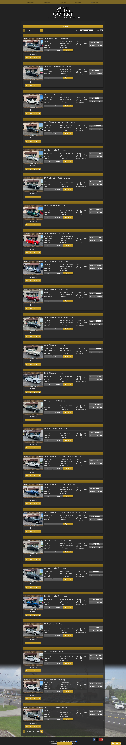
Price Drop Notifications (33, 57)
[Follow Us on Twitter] (97, 739)
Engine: (62, 43)
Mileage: (62, 47)
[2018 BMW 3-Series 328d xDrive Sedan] (33, 73)
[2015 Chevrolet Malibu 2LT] (33, 351)
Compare (34, 54)
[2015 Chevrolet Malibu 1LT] (33, 379)
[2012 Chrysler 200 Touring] (33, 630)
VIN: (61, 41)
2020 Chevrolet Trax (55, 568)
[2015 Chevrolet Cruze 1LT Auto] (33, 212)
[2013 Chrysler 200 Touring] (33, 686)
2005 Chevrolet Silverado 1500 (62, 429)
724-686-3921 (74, 18)
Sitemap (65, 741)
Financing (57, 50)
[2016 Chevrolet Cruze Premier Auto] (33, 240)
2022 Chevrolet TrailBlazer (58, 540)
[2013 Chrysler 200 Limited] (33, 658)
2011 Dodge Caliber (56, 707)
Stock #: (46, 41)
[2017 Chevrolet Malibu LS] (33, 407)
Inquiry (48, 50)
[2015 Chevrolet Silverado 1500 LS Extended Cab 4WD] (33, 463)
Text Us (69, 50)
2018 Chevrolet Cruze (56, 261)
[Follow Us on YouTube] (100, 739)
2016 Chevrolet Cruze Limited (59, 317)
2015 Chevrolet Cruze (56, 206)
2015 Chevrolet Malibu (55, 345)
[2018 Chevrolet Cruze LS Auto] (33, 268)
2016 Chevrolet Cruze (57, 234)
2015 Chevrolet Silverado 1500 (64, 457)
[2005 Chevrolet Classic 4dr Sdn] (33, 156)
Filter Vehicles (64, 26)
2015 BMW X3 (53, 94)
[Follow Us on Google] (102, 739)
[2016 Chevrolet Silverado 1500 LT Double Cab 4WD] (33, 491)
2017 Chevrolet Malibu (54, 401)
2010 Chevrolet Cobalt (57, 178)
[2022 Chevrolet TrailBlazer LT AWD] (33, 546)
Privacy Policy (36, 738)
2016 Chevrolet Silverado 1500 (63, 484)
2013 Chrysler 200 (54, 652)
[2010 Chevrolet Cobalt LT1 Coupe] (33, 184)
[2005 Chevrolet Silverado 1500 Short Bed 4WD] (33, 435)
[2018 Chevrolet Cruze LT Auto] (33, 296)
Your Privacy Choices (71, 741)
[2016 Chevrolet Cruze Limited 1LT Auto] (33, 323)
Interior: (46, 43)
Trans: (61, 45)
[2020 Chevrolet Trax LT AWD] (33, 602)
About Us (26, 738)
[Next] (41, 30)
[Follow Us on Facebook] (94, 739)
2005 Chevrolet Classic (56, 150)
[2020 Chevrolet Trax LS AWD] (33, 574)
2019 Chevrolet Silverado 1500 (66, 512)
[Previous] (24, 30)
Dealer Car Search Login (53, 741)
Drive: (45, 47)
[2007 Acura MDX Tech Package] (33, 45)
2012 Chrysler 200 (54, 624)
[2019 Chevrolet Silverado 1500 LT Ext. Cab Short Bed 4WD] (33, 519)
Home (24, 738)
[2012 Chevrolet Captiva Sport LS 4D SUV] (33, 128)
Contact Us (31, 738)
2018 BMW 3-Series (58, 66)
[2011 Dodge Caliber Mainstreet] (33, 714)
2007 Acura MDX (56, 38)
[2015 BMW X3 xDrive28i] (33, 100)
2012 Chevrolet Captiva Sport (60, 122)
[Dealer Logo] (63, 11)
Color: (45, 45)
